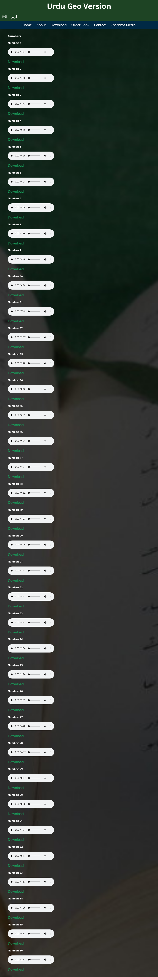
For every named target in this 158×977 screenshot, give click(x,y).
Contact (100, 25)
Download (59, 25)
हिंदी (4, 16)
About (41, 25)
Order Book (80, 25)
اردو (14, 16)
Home (27, 25)
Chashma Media (123, 25)
